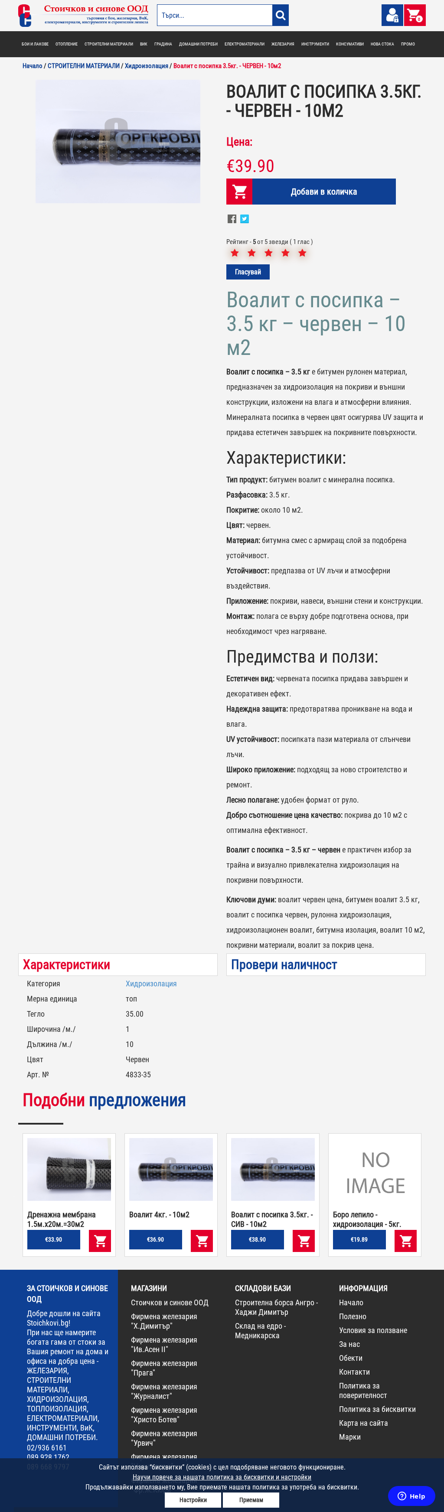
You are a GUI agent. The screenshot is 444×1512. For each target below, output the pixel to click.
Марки (350, 1436)
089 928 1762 (48, 1457)
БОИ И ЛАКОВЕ (35, 44)
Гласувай (248, 272)
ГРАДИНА (163, 44)
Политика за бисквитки (377, 1409)
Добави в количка (324, 191)
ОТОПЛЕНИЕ (67, 44)
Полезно (352, 1316)
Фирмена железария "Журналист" (164, 1391)
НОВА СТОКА (382, 44)
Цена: (239, 141)
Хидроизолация (151, 983)
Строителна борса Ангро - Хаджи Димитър (276, 1307)
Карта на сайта (363, 1422)
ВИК (143, 44)
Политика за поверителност (363, 1390)
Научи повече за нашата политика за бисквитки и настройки (222, 1477)
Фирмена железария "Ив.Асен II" (164, 1344)
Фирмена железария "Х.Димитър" (164, 1321)
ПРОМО (408, 44)
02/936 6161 (47, 1447)
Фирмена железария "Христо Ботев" (164, 1414)
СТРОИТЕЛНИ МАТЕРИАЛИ (109, 44)
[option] (118, 141)
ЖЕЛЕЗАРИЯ (282, 44)
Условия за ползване (373, 1330)
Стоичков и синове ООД (170, 1302)
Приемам (251, 1499)
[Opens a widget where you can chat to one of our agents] (411, 1497)
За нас (349, 1344)
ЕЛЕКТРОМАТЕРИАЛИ (244, 44)
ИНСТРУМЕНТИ (315, 44)
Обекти (350, 1357)
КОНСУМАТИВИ (350, 44)
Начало (351, 1302)
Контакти (354, 1371)
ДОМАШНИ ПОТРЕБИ (198, 44)
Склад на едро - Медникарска (260, 1330)
